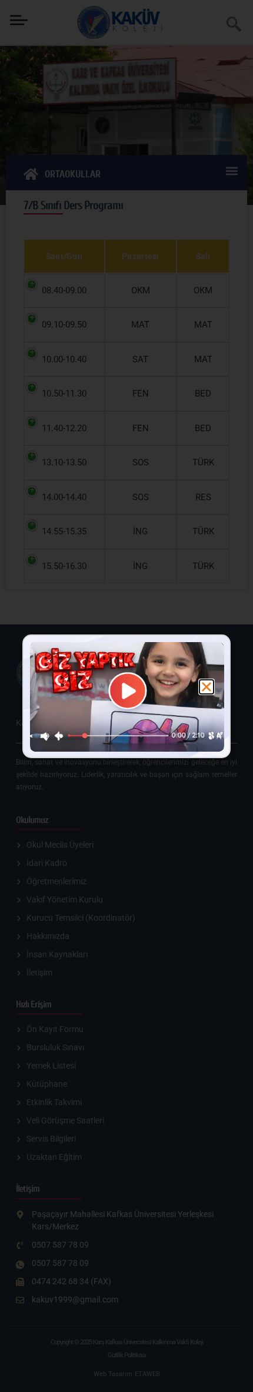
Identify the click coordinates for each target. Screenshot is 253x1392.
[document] (126, 696)
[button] (206, 686)
